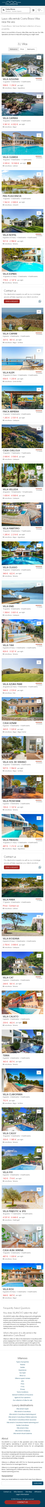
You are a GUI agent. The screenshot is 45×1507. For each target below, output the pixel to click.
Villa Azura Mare (12, 684)
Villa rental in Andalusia (22, 1431)
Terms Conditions (22, 1392)
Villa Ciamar (10, 333)
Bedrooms (31, 49)
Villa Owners (18, 1492)
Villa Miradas (10, 840)
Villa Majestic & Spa (14, 1211)
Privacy (22, 1389)
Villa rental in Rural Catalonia (22, 1433)
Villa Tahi (8, 645)
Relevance (13, 49)
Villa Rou (8, 1289)
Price (22, 49)
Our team (22, 1373)
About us (22, 1376)
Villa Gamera (10, 118)
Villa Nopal (9, 235)
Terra (6, 1055)
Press (22, 1384)
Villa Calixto (11, 1016)
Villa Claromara (12, 1094)
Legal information (22, 1494)
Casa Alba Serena (13, 1250)
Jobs (22, 1381)
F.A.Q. (22, 1386)
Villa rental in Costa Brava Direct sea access (22, 1420)
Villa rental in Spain (22, 1409)
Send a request (11, 301)
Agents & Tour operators (22, 1397)
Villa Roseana (11, 938)
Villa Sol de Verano (14, 762)
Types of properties (22, 1362)
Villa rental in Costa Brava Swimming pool (22, 1414)
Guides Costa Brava (22, 1425)
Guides (22, 1367)
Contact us (22, 1502)
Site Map (28, 1492)
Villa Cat (8, 977)
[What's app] (39, 301)
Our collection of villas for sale (22, 1400)
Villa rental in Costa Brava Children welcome (22, 1417)
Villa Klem (8, 372)
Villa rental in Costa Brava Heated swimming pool (22, 1422)
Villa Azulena (11, 79)
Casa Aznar (10, 723)
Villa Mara (9, 899)
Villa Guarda (10, 157)
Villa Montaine (12, 801)
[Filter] (33, 10)
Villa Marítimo (11, 528)
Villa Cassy (9, 1133)
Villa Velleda (10, 489)
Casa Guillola (11, 450)
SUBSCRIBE (38, 1483)
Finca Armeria (11, 411)
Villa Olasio (10, 567)
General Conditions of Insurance (22, 1395)
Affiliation (38, 1492)
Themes (22, 1365)
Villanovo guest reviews (22, 1378)
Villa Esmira (10, 274)
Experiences (22, 1370)
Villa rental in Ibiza (22, 1428)
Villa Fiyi (8, 1172)
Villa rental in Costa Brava (22, 1411)
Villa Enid (8, 606)
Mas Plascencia (12, 196)
